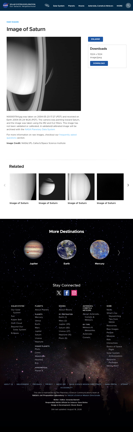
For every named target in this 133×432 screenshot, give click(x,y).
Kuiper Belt (16, 320)
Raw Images (13, 22)
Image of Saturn (19, 203)
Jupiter (34, 264)
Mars (37, 328)
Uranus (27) (64, 331)
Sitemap (124, 384)
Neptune (39, 342)
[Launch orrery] (47, 6)
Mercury (99, 264)
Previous (4, 185)
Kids (109, 340)
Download (99, 63)
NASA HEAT (113, 366)
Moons (62, 306)
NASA (6, 5)
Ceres (38, 353)
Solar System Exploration (23, 3)
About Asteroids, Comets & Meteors (91, 317)
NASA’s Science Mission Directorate (84, 395)
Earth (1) (63, 317)
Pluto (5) (63, 338)
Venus (38, 321)
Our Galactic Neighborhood (23, 7)
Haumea (39, 360)
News (109, 310)
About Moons (65, 310)
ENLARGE (95, 39)
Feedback (37, 384)
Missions (111, 336)
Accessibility (66, 388)
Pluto (37, 349)
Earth (67, 264)
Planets (39, 306)
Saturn (38, 335)
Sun (13, 316)
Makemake (40, 356)
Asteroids (87, 334)
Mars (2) (63, 321)
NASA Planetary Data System (40, 129)
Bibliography (23, 384)
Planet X (39, 371)
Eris (36, 363)
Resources (112, 326)
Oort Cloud (16, 323)
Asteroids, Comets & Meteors (88, 308)
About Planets (42, 310)
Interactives (112, 343)
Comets (86, 337)
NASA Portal (111, 384)
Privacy (49, 384)
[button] (119, 6)
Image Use (61, 384)
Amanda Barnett (72, 400)
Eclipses (15, 333)
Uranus (38, 338)
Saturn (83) (64, 328)
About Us (8, 384)
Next (128, 185)
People (110, 333)
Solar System (17, 306)
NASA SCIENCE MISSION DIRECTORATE (85, 384)
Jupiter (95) (64, 324)
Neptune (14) (65, 335)
